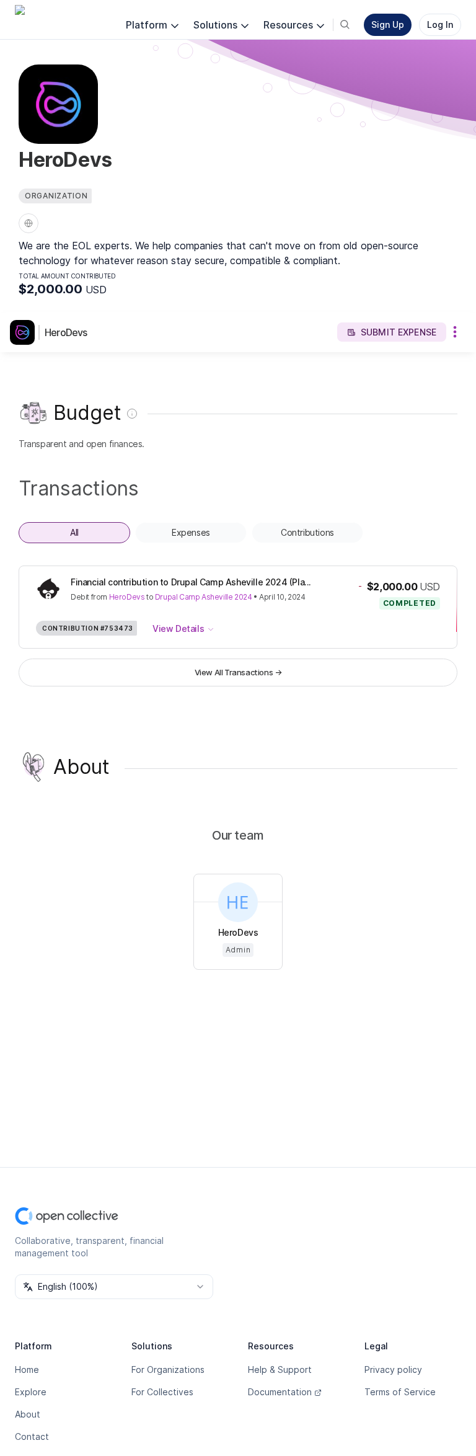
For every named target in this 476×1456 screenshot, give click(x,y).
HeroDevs (66, 332)
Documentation (280, 1392)
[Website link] (28, 223)
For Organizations (168, 1369)
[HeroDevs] (25, 332)
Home (27, 1369)
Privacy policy (393, 1369)
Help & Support (280, 1369)
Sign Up (387, 24)
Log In (440, 24)
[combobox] (114, 1286)
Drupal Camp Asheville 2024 (203, 596)
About (27, 1414)
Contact (32, 1436)
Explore (30, 1392)
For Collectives (162, 1392)
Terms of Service (400, 1392)
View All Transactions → (238, 672)
